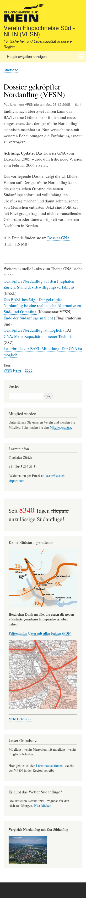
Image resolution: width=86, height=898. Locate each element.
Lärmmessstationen (49, 765)
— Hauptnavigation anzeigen (24, 56)
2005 (28, 370)
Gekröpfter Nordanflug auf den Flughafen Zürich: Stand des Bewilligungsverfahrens (39, 284)
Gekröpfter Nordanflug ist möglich (33, 330)
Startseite (11, 69)
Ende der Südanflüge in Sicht (28, 318)
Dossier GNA (58, 237)
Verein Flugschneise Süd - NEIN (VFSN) (39, 30)
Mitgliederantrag (61, 427)
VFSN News (13, 370)
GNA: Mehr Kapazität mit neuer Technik (38, 336)
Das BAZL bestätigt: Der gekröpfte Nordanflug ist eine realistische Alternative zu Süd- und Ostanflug (42, 305)
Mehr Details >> (20, 719)
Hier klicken (42, 805)
